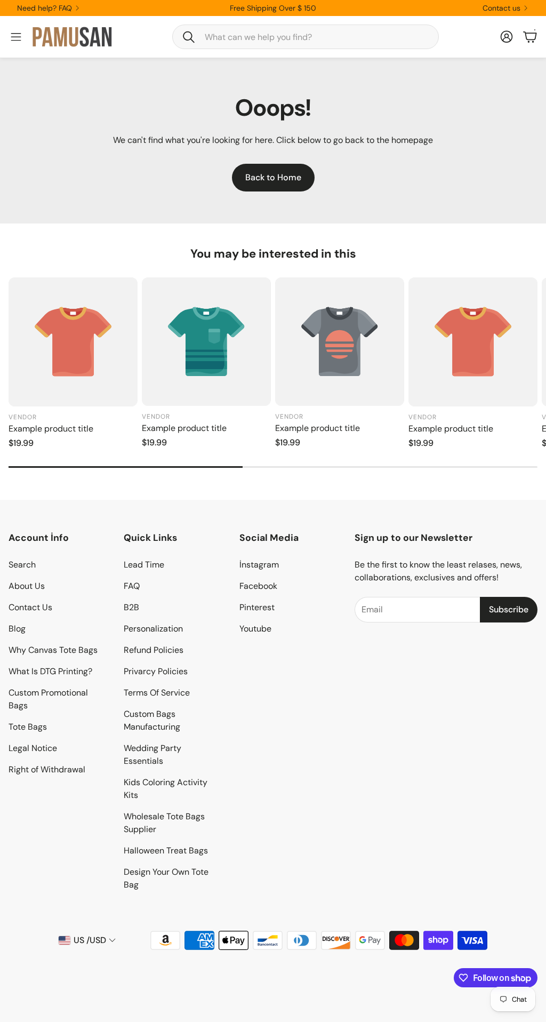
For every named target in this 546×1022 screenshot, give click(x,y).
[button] (305, 37)
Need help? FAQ (44, 8)
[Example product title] (73, 341)
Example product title (51, 428)
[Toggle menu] (16, 36)
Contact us (501, 8)
